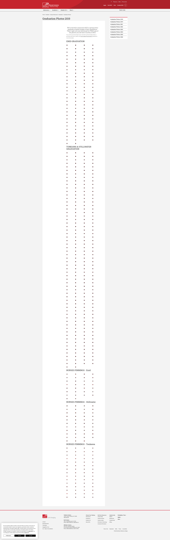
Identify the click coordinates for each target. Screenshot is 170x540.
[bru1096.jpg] (84, 184)
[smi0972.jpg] (84, 328)
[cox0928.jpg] (84, 195)
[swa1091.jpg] (84, 339)
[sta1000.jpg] (84, 331)
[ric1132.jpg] (84, 314)
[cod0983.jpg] (84, 191)
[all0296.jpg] (84, 448)
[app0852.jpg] (75, 405)
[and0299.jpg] (75, 451)
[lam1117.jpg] (84, 258)
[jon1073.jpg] (75, 251)
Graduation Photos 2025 (116, 34)
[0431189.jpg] (84, 80)
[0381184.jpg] (75, 76)
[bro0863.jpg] (75, 416)
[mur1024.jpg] (84, 293)
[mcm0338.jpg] (75, 479)
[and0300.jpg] (84, 451)
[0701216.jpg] (75, 105)
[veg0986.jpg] (75, 346)
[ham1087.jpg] (75, 233)
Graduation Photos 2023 (116, 29)
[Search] (125, 5)
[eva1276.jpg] (75, 384)
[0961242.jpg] (84, 126)
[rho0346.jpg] (75, 486)
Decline (19, 535)
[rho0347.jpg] (84, 486)
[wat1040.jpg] (75, 349)
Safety (116, 528)
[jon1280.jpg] (84, 388)
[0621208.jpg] (75, 97)
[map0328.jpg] (75, 472)
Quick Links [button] (122, 10)
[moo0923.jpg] (75, 289)
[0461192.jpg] (75, 83)
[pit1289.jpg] (75, 398)
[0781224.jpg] (75, 111)
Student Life (64, 10)
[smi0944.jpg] (75, 328)
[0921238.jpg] (84, 122)
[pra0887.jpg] (84, 434)
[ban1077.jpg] (84, 163)
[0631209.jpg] (84, 97)
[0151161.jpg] (84, 55)
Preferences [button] (26, 532)
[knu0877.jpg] (75, 427)
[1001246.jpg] (84, 129)
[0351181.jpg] (84, 73)
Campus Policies (101, 518)
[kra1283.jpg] (84, 391)
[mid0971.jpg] (75, 286)
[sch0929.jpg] (84, 321)
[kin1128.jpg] (84, 254)
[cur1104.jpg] (84, 202)
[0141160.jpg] (75, 55)
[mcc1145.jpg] (75, 279)
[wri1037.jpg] (75, 363)
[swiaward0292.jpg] (84, 490)
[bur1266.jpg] (84, 374)
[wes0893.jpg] (75, 441)
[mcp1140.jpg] (75, 282)
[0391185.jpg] (84, 76)
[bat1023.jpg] (84, 166)
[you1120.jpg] (75, 367)
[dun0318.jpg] (75, 465)
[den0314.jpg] (84, 462)
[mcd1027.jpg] (84, 279)
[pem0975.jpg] (75, 303)
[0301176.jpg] (75, 69)
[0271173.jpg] (84, 66)
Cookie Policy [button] (30, 531)
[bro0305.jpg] (84, 455)
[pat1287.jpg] (84, 395)
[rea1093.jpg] (75, 310)
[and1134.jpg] (75, 152)
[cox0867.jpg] (75, 420)
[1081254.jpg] (84, 136)
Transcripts (44, 525)
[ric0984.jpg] (75, 314)
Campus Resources (54, 14)
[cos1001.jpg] (75, 195)
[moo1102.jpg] (84, 289)
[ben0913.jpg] (75, 170)
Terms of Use (106, 528)
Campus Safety (101, 520)
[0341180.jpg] (75, 73)
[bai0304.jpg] (75, 455)
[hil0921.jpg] (84, 240)
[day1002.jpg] (75, 205)
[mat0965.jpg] (84, 275)
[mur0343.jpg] (84, 483)
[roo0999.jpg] (75, 317)
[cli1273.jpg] (75, 381)
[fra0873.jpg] (75, 423)
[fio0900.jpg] (75, 212)
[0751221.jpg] (84, 108)
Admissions (46, 10)
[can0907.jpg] (75, 188)
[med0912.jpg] (84, 282)
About (71, 10)
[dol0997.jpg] (75, 209)
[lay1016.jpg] (75, 261)
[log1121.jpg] (75, 268)
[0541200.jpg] (75, 90)
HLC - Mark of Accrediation (47, 528)
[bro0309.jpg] (75, 458)
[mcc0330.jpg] (84, 472)
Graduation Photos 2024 (116, 32)
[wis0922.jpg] (75, 360)
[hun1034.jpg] (75, 244)
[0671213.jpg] (84, 101)
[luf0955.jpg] (84, 268)
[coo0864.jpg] (84, 416)
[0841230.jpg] (84, 115)
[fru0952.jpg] (84, 219)
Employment (112, 528)
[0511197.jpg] (84, 87)
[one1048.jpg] (84, 300)
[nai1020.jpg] (75, 296)
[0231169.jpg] (84, 62)
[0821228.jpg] (75, 115)
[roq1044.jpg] (84, 317)
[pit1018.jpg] (75, 307)
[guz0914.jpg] (84, 230)
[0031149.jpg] (84, 45)
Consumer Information (102, 523)
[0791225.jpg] (84, 111)
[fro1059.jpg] (75, 219)
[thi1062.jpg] (75, 342)
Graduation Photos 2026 (116, 37)
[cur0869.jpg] (84, 420)
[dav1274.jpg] (84, 381)
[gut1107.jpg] (75, 230)
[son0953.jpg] (75, 331)
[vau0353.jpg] (75, 493)
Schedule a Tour (122, 515)
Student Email (112, 520)
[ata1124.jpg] (84, 156)
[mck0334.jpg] (84, 476)
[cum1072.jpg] (75, 202)
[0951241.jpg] (75, 126)
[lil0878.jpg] (84, 427)
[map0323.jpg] (84, 469)
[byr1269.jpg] (75, 377)
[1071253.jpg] (75, 136)
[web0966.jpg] (84, 349)
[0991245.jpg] (75, 129)
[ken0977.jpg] (75, 254)
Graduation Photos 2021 (116, 24)
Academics (55, 10)
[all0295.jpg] (75, 448)
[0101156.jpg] (75, 52)
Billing (111, 522)
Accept (30, 535)
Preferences (8, 535)
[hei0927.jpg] (75, 237)
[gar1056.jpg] (75, 223)
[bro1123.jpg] (75, 184)
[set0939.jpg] (75, 325)
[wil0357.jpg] (84, 497)
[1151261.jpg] (75, 143)
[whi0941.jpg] (75, 353)
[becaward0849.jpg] (75, 412)
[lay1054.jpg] (84, 261)
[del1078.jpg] (84, 205)
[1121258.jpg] (84, 140)
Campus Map (100, 516)
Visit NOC (110, 5)
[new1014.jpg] (84, 296)
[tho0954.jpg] (84, 342)
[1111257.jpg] (75, 140)
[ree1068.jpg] (84, 310)
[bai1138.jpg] (84, 159)
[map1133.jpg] (84, 272)
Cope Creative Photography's (86, 36)
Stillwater (124, 1)
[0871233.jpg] (75, 119)
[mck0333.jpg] (75, 476)
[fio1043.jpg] (84, 212)
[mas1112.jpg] (75, 275)
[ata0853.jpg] (84, 405)
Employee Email (45, 523)
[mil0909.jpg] (84, 286)
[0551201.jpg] (84, 90)
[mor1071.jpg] (75, 293)
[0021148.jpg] (75, 45)
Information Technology (102, 522)
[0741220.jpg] (75, 108)
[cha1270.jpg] (84, 377)
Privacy (120, 528)
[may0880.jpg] (75, 430)
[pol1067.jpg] (84, 307)
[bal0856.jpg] (75, 409)
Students (47, 14)
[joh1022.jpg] (84, 247)
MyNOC (111, 516)
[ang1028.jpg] (84, 152)
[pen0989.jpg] (84, 303)
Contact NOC (120, 5)
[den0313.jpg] (75, 462)
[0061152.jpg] (75, 48)
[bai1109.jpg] (75, 159)
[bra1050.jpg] (84, 177)
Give (115, 5)
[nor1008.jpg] (75, 300)
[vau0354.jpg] (84, 493)
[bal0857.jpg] (84, 409)
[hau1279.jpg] (75, 388)
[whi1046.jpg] (84, 353)
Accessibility (125, 528)
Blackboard (112, 518)
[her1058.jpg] (75, 240)
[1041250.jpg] (84, 133)
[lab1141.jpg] (75, 258)
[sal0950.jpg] (75, 321)
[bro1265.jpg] (75, 374)
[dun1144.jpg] (84, 209)
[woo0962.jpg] (84, 360)
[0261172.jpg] (75, 66)
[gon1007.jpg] (84, 226)
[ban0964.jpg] (75, 163)
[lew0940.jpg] (75, 265)
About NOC (88, 522)
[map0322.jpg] (75, 469)
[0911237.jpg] (75, 122)
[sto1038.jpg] (84, 335)
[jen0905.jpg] (75, 247)
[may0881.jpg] (84, 430)
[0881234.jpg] (84, 119)
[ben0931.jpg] (84, 170)
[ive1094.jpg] (84, 244)
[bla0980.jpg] (75, 174)
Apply (104, 5)
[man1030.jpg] (75, 272)
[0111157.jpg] (84, 52)
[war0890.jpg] (84, 437)
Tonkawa (115, 1)
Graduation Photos (67, 14)
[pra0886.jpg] (75, 434)
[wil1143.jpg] (84, 356)
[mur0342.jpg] (75, 483)
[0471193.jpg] (84, 83)
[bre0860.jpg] (84, 412)
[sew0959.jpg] (84, 325)
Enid (120, 1)
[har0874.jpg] (84, 423)
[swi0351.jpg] (75, 490)
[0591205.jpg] (84, 94)
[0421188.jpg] (75, 80)
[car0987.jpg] (84, 188)
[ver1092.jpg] (84, 346)
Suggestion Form (45, 527)
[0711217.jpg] (84, 105)
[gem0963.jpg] (84, 223)
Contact (43, 521)
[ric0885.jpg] (84, 441)
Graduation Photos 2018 (116, 19)
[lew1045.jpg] (84, 265)
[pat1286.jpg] (75, 395)
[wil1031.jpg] (75, 356)
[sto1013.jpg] (75, 335)
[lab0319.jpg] (84, 465)
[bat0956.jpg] (75, 166)
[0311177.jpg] (84, 69)
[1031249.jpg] (75, 133)
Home (43, 14)
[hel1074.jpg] (84, 237)
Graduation (61, 14)
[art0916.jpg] (75, 156)
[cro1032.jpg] (84, 198)
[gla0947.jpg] (75, 226)
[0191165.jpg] (84, 59)
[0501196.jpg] (75, 87)
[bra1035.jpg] (75, 177)
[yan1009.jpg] (84, 363)
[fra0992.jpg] (84, 216)
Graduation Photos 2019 (116, 21)
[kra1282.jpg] (75, 391)
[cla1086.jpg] (75, 191)
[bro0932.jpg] (84, 181)
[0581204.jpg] (75, 94)
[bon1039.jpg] (84, 174)
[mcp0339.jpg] (84, 479)
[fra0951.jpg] (75, 216)
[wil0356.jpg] (75, 497)
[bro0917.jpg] (75, 181)
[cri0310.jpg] (84, 458)
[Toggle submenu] (50, 10)
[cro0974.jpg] (75, 198)
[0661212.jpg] (75, 101)
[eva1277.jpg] (84, 384)
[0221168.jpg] (75, 62)
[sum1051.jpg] (75, 339)
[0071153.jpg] (84, 48)
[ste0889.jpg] (75, 437)
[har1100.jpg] (84, 233)
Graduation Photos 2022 (116, 27)
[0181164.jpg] (75, 59)
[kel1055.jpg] (84, 251)
